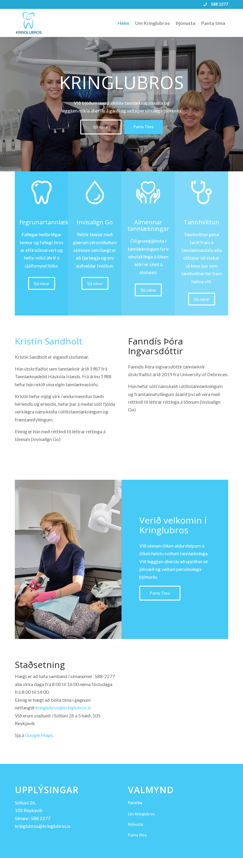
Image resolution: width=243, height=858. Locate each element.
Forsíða (135, 802)
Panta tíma (137, 835)
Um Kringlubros (141, 814)
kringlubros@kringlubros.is (63, 707)
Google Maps (39, 735)
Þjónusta (135, 824)
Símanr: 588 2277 (32, 818)
